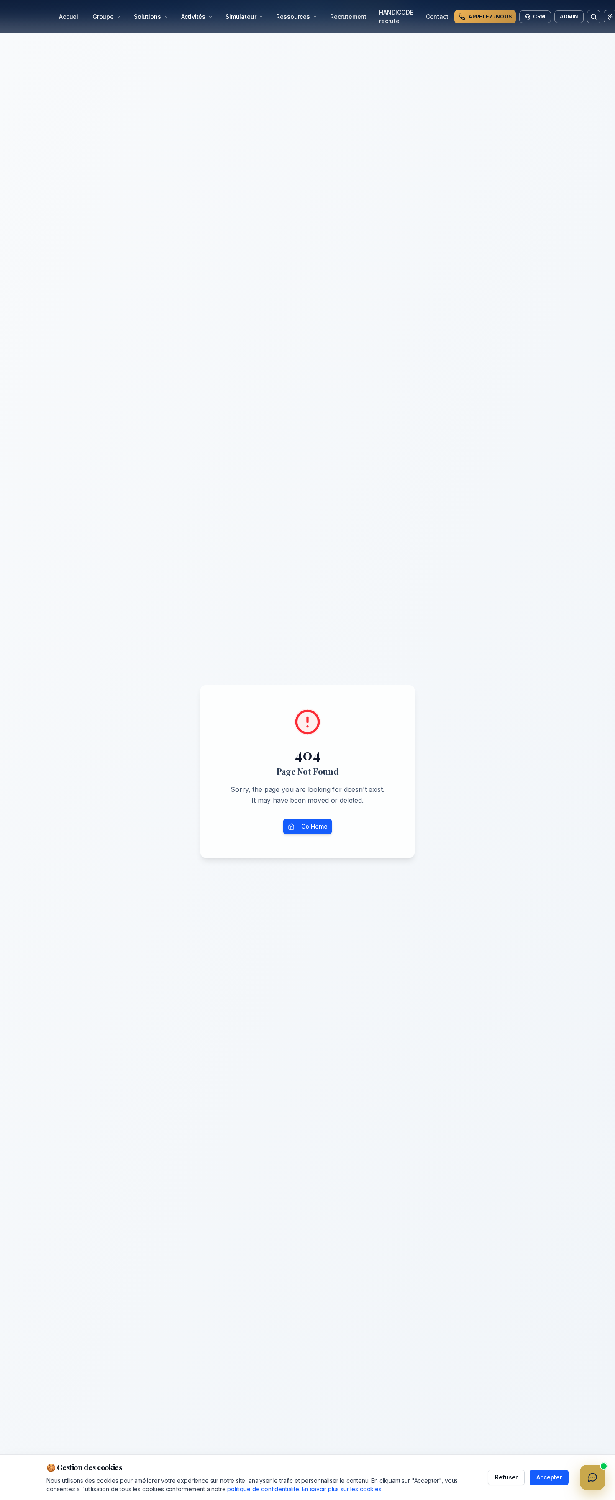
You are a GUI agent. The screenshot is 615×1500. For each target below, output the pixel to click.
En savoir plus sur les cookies (342, 1488)
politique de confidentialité (263, 1488)
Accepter (549, 1477)
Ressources (293, 16)
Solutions (147, 16)
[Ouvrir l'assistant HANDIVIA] (592, 1477)
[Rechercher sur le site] (593, 16)
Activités (193, 16)
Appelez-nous (490, 16)
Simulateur (241, 16)
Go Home (314, 826)
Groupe (103, 16)
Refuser (506, 1477)
